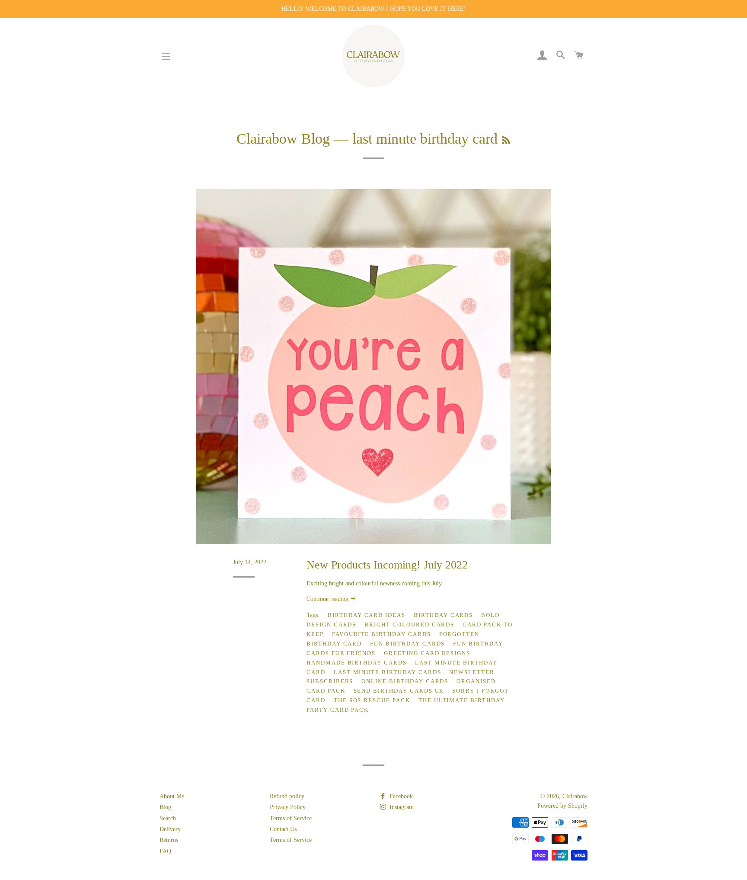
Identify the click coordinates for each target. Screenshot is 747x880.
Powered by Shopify (562, 806)
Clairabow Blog (283, 139)
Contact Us (283, 829)
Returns (169, 840)
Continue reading (328, 599)
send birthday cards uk (399, 690)
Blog (165, 807)
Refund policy (287, 796)
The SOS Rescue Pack (372, 700)
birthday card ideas (366, 615)
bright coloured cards (409, 624)
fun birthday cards (407, 643)
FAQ (165, 851)
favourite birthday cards (381, 634)
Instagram (401, 807)
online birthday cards (404, 681)
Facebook (400, 796)
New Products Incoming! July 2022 (387, 565)
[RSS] (506, 140)
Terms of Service (291, 818)
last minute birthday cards (387, 672)
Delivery (170, 829)
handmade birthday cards (356, 662)
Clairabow (574, 796)
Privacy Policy (288, 807)
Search (168, 818)
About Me (172, 796)
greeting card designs (427, 653)
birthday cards (443, 615)
